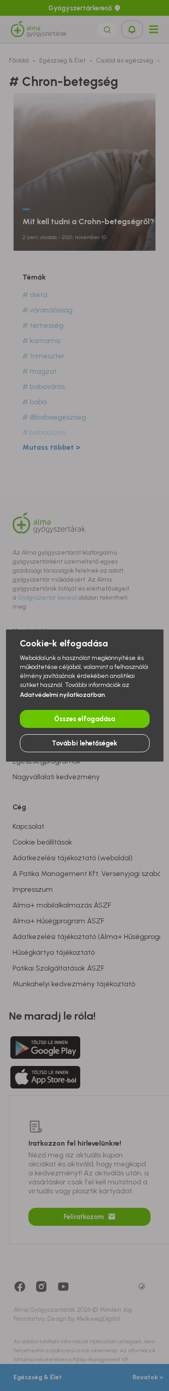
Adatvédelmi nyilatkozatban (62, 695)
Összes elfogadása (84, 719)
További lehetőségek (84, 743)
